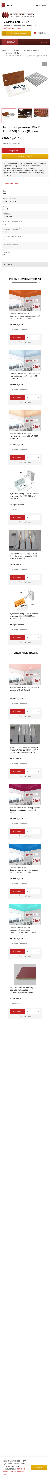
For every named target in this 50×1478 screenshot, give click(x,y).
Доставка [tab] (8, 264)
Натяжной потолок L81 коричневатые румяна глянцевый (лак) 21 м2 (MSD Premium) (25, 315)
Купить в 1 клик (25, 156)
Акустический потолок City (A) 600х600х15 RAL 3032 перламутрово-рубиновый (23, 989)
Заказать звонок (18, 33)
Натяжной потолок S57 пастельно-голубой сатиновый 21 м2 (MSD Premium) (25, 375)
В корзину (13, 151)
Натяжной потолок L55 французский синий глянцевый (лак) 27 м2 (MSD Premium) (24, 869)
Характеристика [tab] (11, 183)
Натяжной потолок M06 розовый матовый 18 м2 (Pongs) (24, 688)
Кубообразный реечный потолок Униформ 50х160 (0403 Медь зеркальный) (24, 615)
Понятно (39, 1467)
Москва (45, 5)
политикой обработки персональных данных (14, 1471)
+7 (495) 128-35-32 (15, 22)
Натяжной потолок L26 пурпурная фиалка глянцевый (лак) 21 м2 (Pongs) (25, 809)
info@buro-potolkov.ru (11, 28)
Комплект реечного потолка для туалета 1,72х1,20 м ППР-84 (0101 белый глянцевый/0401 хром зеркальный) (24, 751)
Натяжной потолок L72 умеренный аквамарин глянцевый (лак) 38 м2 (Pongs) (23, 929)
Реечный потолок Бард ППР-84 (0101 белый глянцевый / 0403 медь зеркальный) (23, 555)
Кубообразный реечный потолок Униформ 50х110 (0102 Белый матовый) (24, 495)
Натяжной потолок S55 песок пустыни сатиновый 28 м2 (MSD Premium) (24, 435)
